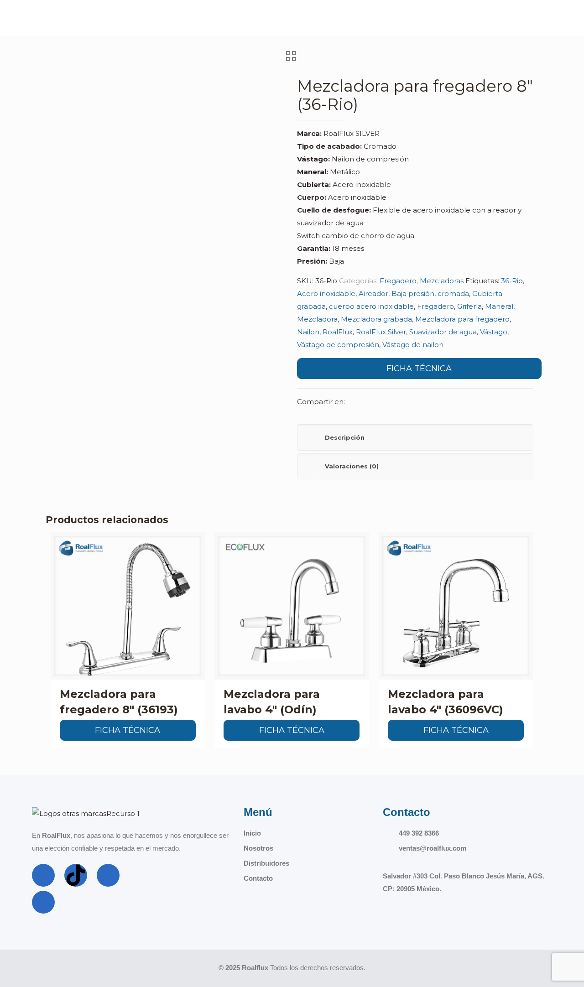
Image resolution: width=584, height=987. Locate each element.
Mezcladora (317, 319)
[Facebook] (43, 875)
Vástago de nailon (412, 344)
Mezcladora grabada (376, 319)
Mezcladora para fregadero (462, 319)
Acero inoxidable (326, 293)
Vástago (493, 331)
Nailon (308, 331)
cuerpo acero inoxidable (371, 306)
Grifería (469, 306)
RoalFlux (338, 331)
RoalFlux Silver (381, 331)
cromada (453, 293)
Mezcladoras (442, 280)
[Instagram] (108, 875)
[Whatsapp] (43, 902)
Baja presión (412, 293)
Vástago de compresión (338, 344)
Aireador (373, 293)
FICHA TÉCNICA (419, 369)
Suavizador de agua (443, 331)
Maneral (499, 306)
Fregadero (398, 280)
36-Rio (512, 280)
